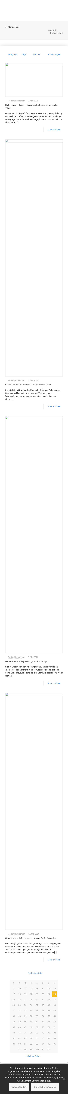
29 (37, 999)
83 (25, 1038)
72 (54, 1027)
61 (37, 1022)
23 (49, 994)
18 (19, 994)
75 (25, 1033)
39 (49, 1005)
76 (31, 1033)
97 (19, 1049)
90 (19, 1044)
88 (54, 1038)
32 (54, 999)
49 (13, 1016)
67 (25, 1027)
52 (31, 1016)
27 (25, 999)
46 (43, 1010)
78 (43, 1033)
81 (13, 1038)
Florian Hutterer (15, 101)
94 (43, 1044)
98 (25, 1049)
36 (31, 1005)
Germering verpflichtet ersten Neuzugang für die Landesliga (30, 938)
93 (37, 1044)
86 (43, 1038)
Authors (36, 54)
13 (37, 988)
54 (43, 1016)
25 (13, 999)
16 (54, 988)
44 (31, 1010)
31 (49, 999)
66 (19, 1027)
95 (49, 1044)
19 (25, 994)
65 (13, 1027)
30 (43, 999)
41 (13, 1010)
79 (49, 1033)
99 (31, 1049)
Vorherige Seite (35, 973)
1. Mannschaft (56, 33)
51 (25, 1016)
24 (54, 994)
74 (19, 1033)
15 (49, 988)
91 (25, 1044)
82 (19, 1038)
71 (49, 1027)
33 (13, 1005)
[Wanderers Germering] (34, 10)
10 (19, 988)
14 (43, 988)
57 (13, 1022)
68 (31, 1027)
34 (19, 1005)
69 (37, 1027)
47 (49, 1010)
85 (37, 1038)
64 (54, 1022)
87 (49, 1038)
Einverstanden (19, 1087)
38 (43, 1005)
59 (25, 1022)
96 (54, 1044)
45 (37, 1010)
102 (48, 1049)
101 (42, 1049)
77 (37, 1033)
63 (49, 1022)
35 (25, 1005)
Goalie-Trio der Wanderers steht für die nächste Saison (28, 385)
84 (31, 1038)
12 (31, 988)
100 (37, 1049)
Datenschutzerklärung (45, 1087)
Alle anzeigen (54, 54)
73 (13, 1033)
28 (31, 999)
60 (31, 1022)
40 (54, 1005)
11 (25, 988)
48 (54, 1010)
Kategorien (13, 54)
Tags (24, 54)
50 (19, 1016)
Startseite (52, 30)
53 (37, 1016)
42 (19, 1010)
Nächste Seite (33, 1056)
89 (13, 1044)
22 (43, 994)
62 (43, 1022)
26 (19, 999)
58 (19, 1022)
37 (37, 1005)
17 (13, 994)
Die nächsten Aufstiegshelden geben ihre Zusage (26, 661)
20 (31, 994)
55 (49, 1016)
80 (54, 1033)
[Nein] (64, 1079)
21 (37, 994)
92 (31, 1044)
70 (43, 1027)
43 (25, 1010)
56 (54, 1016)
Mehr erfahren (54, 129)
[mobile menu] (63, 6)
